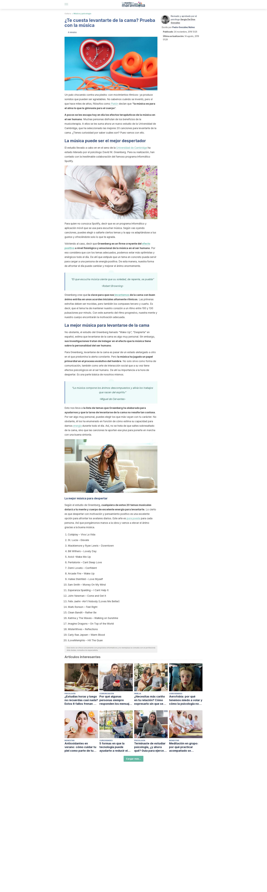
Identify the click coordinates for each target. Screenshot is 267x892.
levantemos (121, 294)
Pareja (137, 693)
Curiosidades (175, 693)
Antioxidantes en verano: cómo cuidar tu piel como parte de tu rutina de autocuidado (80, 747)
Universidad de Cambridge (131, 147)
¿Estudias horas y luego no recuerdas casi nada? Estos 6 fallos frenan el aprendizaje (81, 700)
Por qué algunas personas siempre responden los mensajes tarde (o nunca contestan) (115, 700)
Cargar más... (133, 758)
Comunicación (106, 693)
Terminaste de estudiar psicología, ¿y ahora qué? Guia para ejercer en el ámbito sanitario (149, 747)
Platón (114, 103)
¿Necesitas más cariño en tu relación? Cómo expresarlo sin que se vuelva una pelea (149, 700)
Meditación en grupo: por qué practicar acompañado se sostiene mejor (183, 747)
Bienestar (69, 740)
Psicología (70, 693)
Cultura (68, 14)
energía (77, 425)
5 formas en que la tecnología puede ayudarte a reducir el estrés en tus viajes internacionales (113, 747)
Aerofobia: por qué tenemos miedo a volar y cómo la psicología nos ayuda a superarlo (185, 700)
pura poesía (133, 518)
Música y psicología (82, 14)
